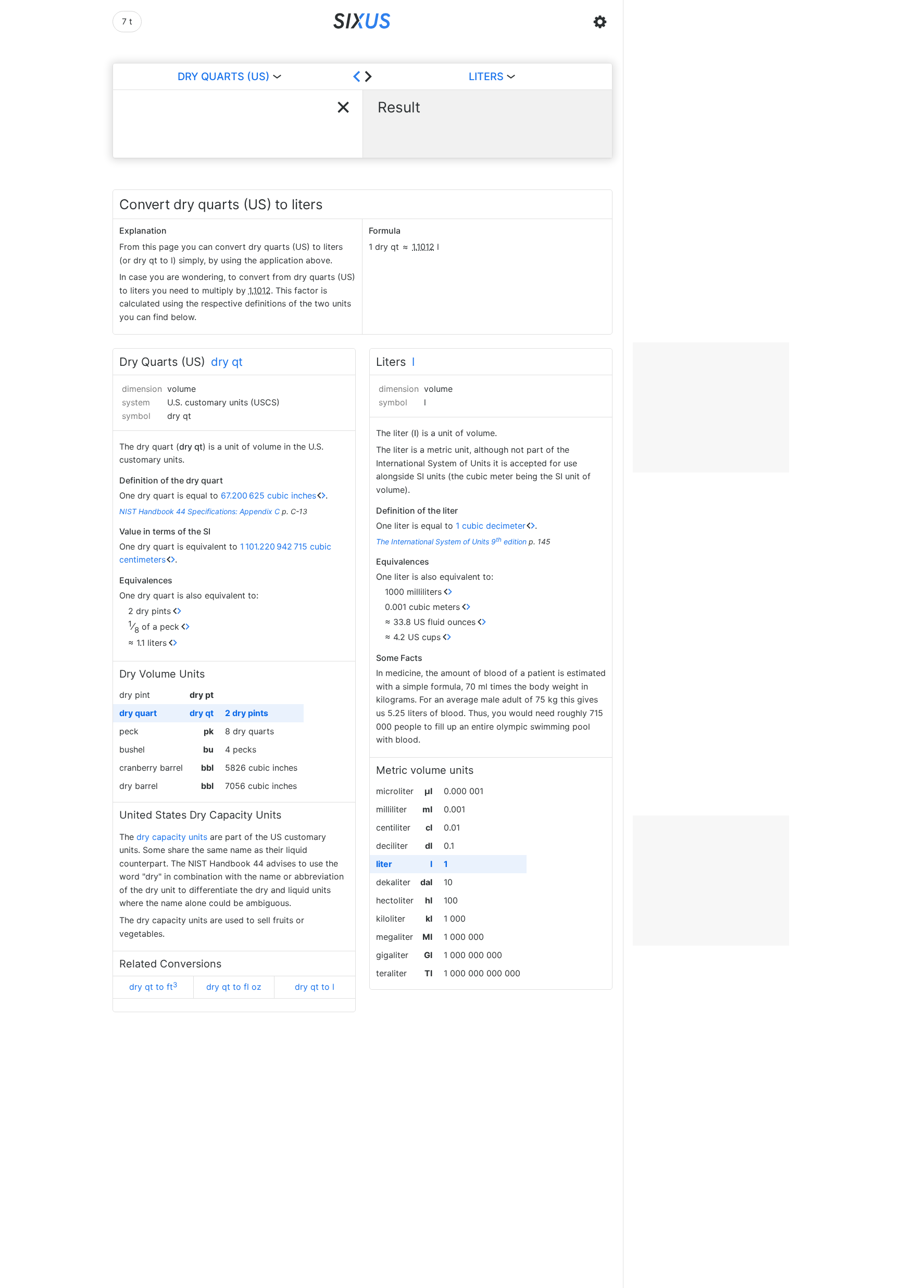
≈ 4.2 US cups (413, 637)
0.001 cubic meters (422, 607)
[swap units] (362, 76)
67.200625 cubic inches (268, 495)
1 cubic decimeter (491, 525)
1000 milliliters (413, 591)
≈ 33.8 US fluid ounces (430, 622)
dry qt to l (314, 986)
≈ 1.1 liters (147, 642)
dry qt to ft (153, 986)
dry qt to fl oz (233, 986)
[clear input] (343, 107)
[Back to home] (362, 22)
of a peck (153, 627)
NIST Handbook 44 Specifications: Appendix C (199, 511)
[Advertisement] (711, 407)
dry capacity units (171, 837)
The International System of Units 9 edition (451, 541)
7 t (127, 21)
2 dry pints (149, 611)
